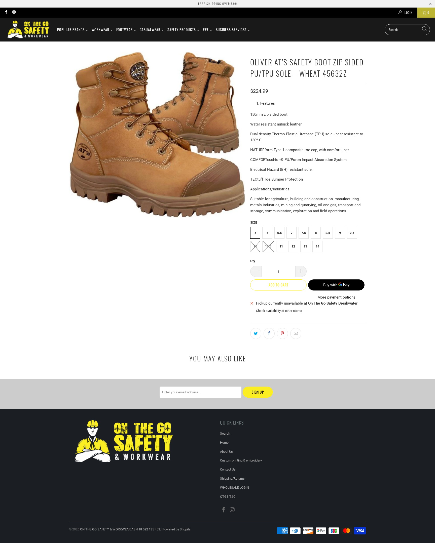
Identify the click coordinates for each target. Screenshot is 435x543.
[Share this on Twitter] (255, 333)
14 (317, 246)
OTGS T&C (227, 496)
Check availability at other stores (279, 311)
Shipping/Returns (232, 478)
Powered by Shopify (176, 529)
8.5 (327, 233)
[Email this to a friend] (295, 333)
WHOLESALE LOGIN (234, 487)
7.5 (303, 233)
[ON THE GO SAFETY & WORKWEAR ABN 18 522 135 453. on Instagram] (14, 12)
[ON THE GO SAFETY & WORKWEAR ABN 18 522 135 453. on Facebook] (6, 12)
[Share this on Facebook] (269, 333)
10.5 (268, 246)
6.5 (279, 233)
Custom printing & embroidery (241, 460)
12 (293, 246)
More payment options (336, 297)
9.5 (352, 233)
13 (305, 246)
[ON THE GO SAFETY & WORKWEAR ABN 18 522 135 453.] (28, 29)
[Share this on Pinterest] (282, 333)
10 (255, 246)
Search (225, 433)
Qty (252, 261)
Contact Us (228, 469)
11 (281, 246)
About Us (226, 451)
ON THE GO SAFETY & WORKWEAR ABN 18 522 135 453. (120, 529)
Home (224, 442)
